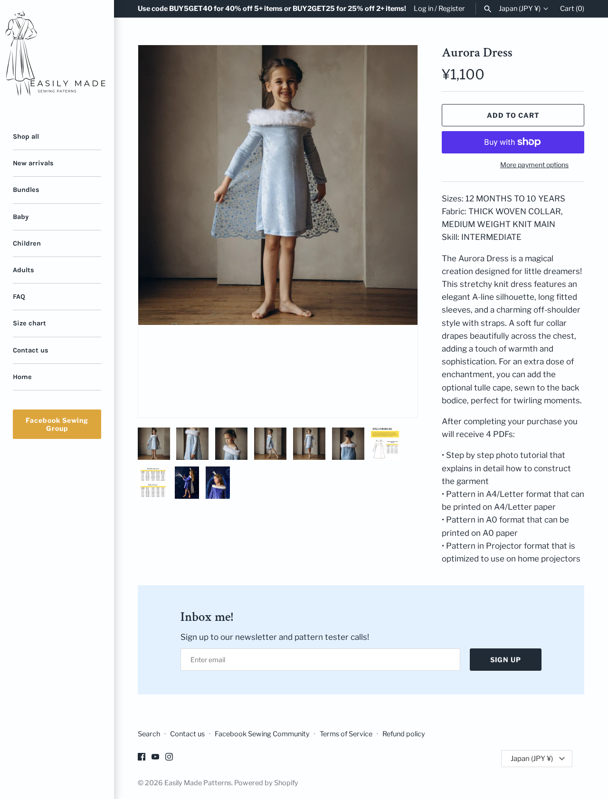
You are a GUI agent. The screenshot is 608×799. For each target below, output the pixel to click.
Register (451, 8)
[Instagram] (169, 758)
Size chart (29, 323)
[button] (397, 231)
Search (149, 734)
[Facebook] (141, 758)
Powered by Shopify (266, 783)
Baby (20, 217)
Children (27, 243)
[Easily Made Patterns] (57, 57)
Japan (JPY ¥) (520, 9)
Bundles (26, 190)
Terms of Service (346, 734)
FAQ (19, 297)
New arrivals (33, 163)
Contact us (30, 350)
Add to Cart (513, 115)
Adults (23, 270)
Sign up (505, 660)
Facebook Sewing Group (57, 424)
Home (22, 377)
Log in (423, 8)
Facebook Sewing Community (262, 734)
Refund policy (403, 734)
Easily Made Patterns (197, 783)
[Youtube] (155, 758)
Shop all (26, 137)
